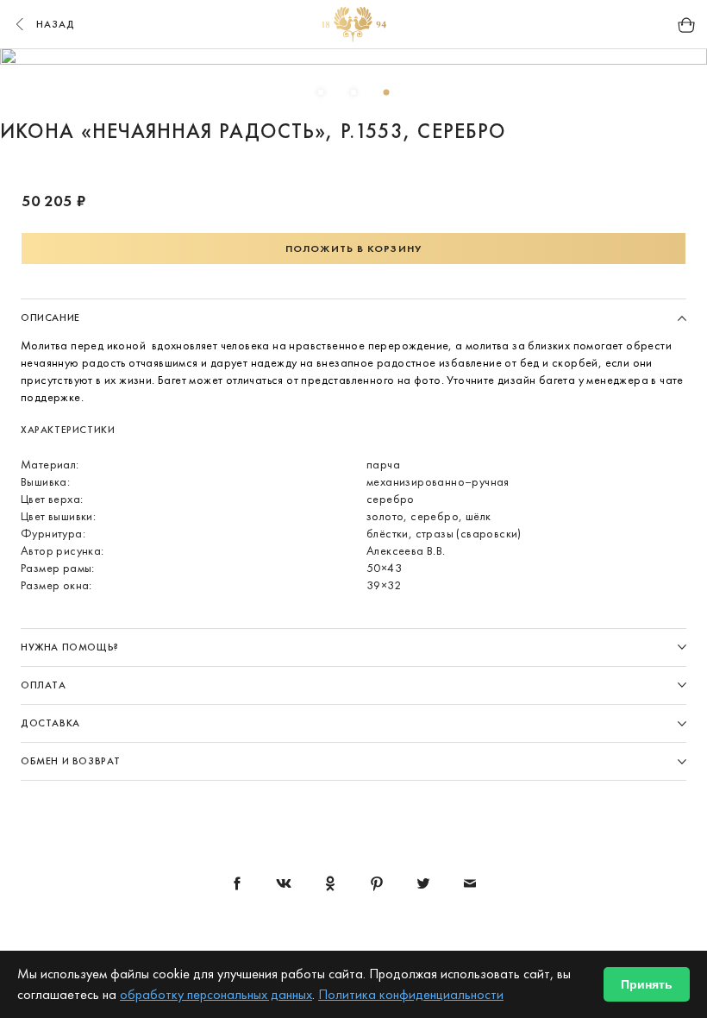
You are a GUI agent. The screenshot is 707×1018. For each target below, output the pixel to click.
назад (56, 24)
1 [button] (320, 92)
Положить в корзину (353, 248)
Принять (647, 984)
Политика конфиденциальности (411, 994)
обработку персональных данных (216, 994)
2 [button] (353, 92)
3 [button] (386, 92)
